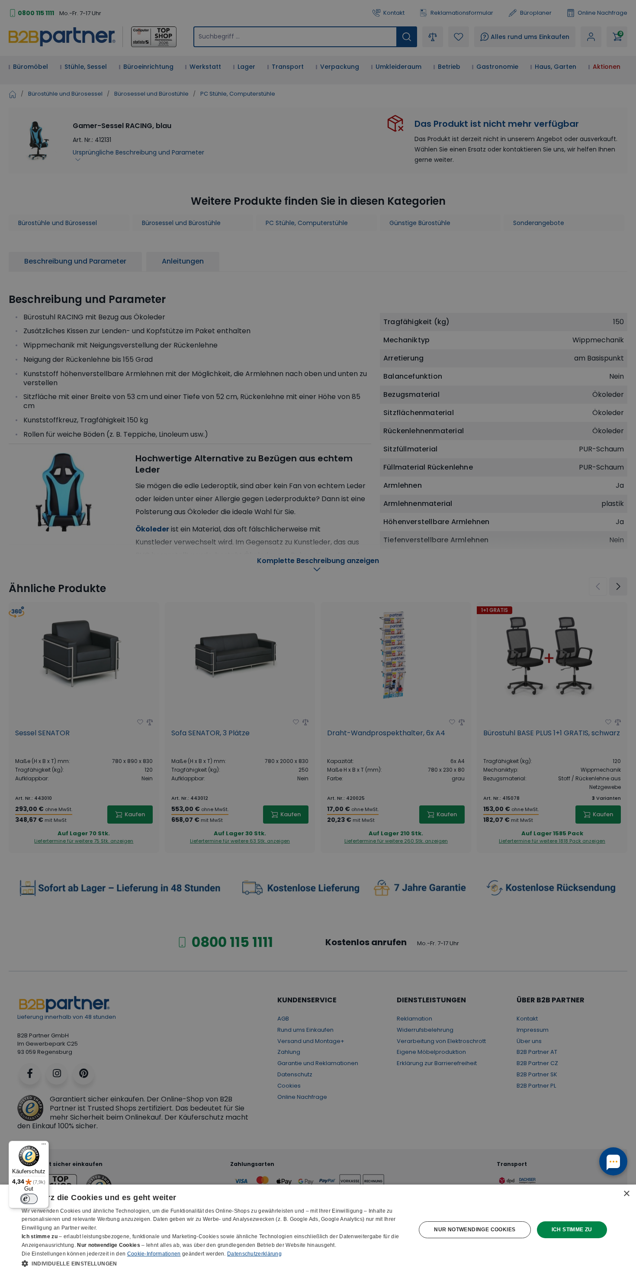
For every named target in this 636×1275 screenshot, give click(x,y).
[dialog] (318, 1230)
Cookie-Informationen (154, 1254)
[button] (213, 1263)
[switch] (29, 1199)
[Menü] (44, 1146)
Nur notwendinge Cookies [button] (474, 1230)
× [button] (626, 1194)
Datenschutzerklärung (254, 1254)
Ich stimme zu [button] (572, 1230)
